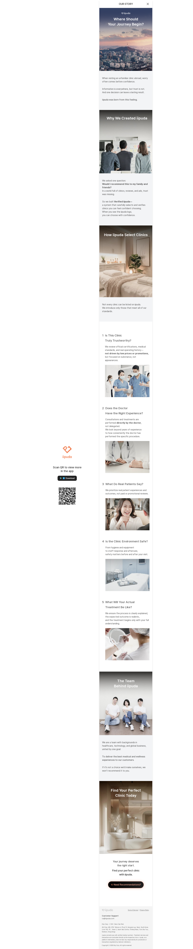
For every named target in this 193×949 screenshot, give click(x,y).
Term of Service (133, 910)
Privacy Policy (144, 910)
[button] (67, 478)
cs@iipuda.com (108, 918)
